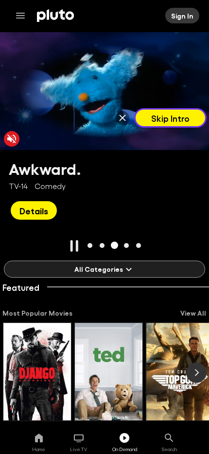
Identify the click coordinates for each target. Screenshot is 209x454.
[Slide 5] (139, 245)
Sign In (182, 15)
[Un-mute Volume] (11, 139)
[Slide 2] (102, 245)
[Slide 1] (90, 245)
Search (169, 449)
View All (193, 313)
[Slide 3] (114, 245)
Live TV (78, 449)
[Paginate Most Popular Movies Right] (196, 372)
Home (38, 449)
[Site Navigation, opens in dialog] (23, 15)
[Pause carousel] (74, 246)
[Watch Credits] (122, 118)
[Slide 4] (127, 245)
